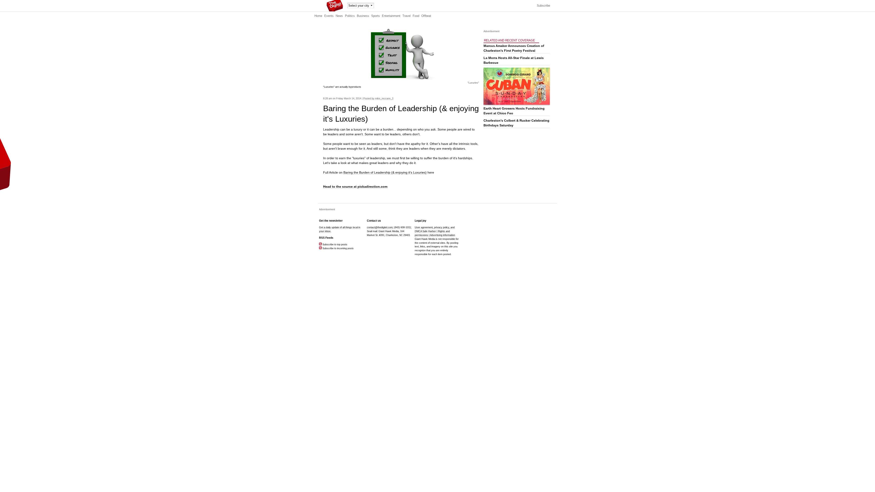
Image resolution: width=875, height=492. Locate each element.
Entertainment (391, 16)
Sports (375, 16)
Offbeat (426, 16)
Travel (406, 16)
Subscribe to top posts (334, 244)
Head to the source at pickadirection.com (355, 186)
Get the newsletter (331, 220)
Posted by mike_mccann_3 (378, 98)
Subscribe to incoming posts (338, 248)
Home (318, 16)
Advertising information (442, 235)
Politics (350, 16)
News (339, 16)
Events (329, 16)
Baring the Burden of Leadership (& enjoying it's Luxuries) (385, 172)
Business (363, 16)
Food (416, 16)
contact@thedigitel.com (380, 227)
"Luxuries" (473, 82)
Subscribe (543, 5)
